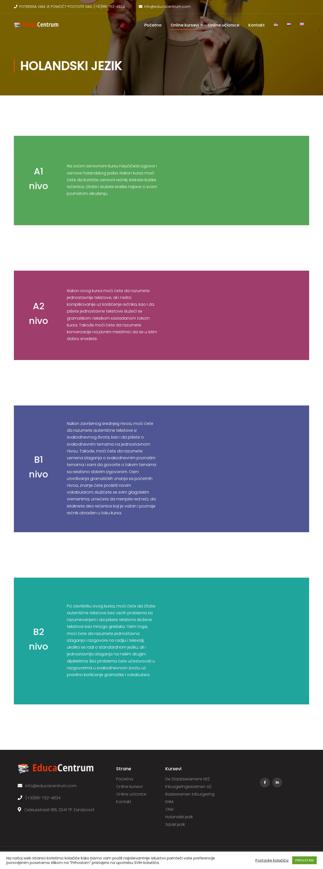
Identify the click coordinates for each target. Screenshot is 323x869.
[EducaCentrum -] (36, 27)
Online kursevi (185, 25)
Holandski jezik (179, 817)
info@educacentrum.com (167, 6)
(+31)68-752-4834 (109, 6)
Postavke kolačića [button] (271, 860)
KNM (169, 802)
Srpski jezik (175, 824)
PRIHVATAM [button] (304, 860)
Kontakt (256, 25)
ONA (169, 809)
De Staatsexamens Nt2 (187, 779)
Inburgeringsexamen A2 (188, 786)
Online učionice (223, 25)
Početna (153, 25)
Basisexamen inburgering (189, 794)
